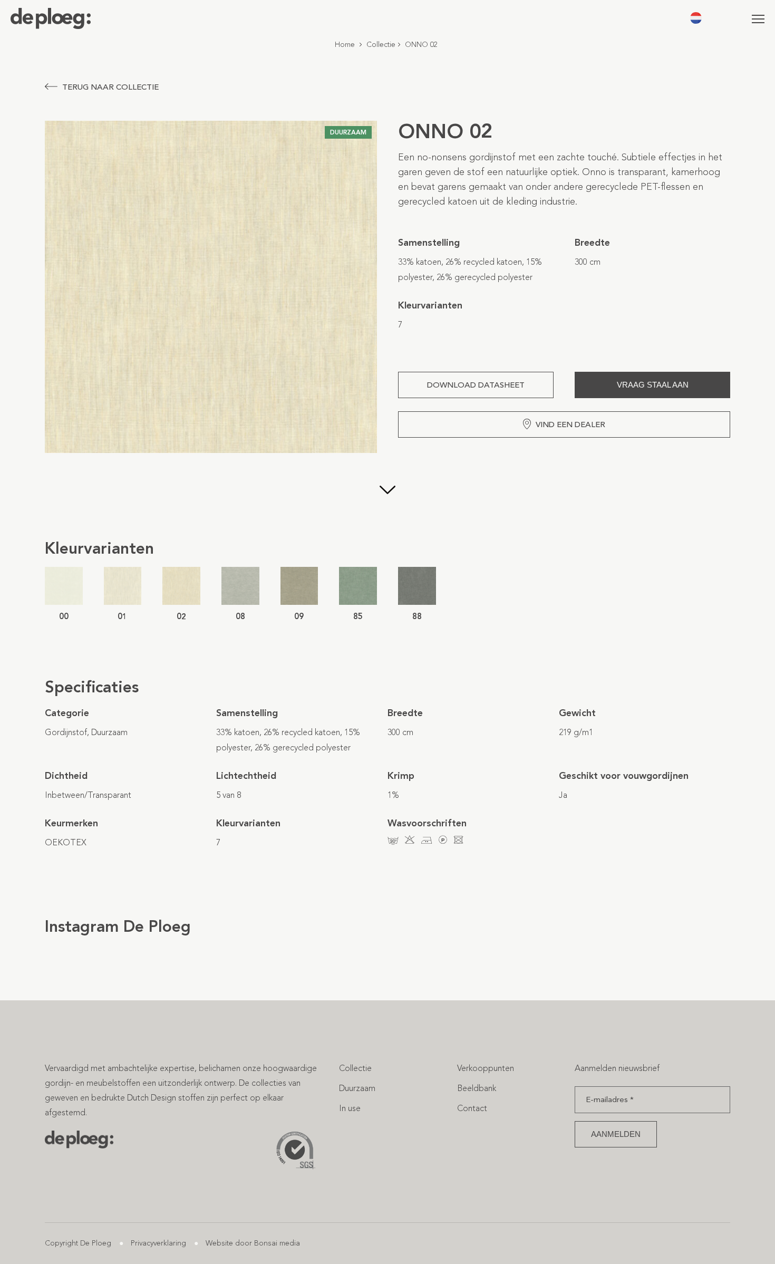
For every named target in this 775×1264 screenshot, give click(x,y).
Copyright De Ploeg (78, 1243)
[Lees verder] (387, 491)
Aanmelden (616, 1134)
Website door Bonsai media (253, 1243)
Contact (472, 1108)
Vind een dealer (570, 424)
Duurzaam (357, 1088)
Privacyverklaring (158, 1243)
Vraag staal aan (653, 384)
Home (345, 44)
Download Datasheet (476, 385)
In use (350, 1108)
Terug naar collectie (110, 87)
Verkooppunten (485, 1068)
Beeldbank (476, 1088)
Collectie (380, 44)
